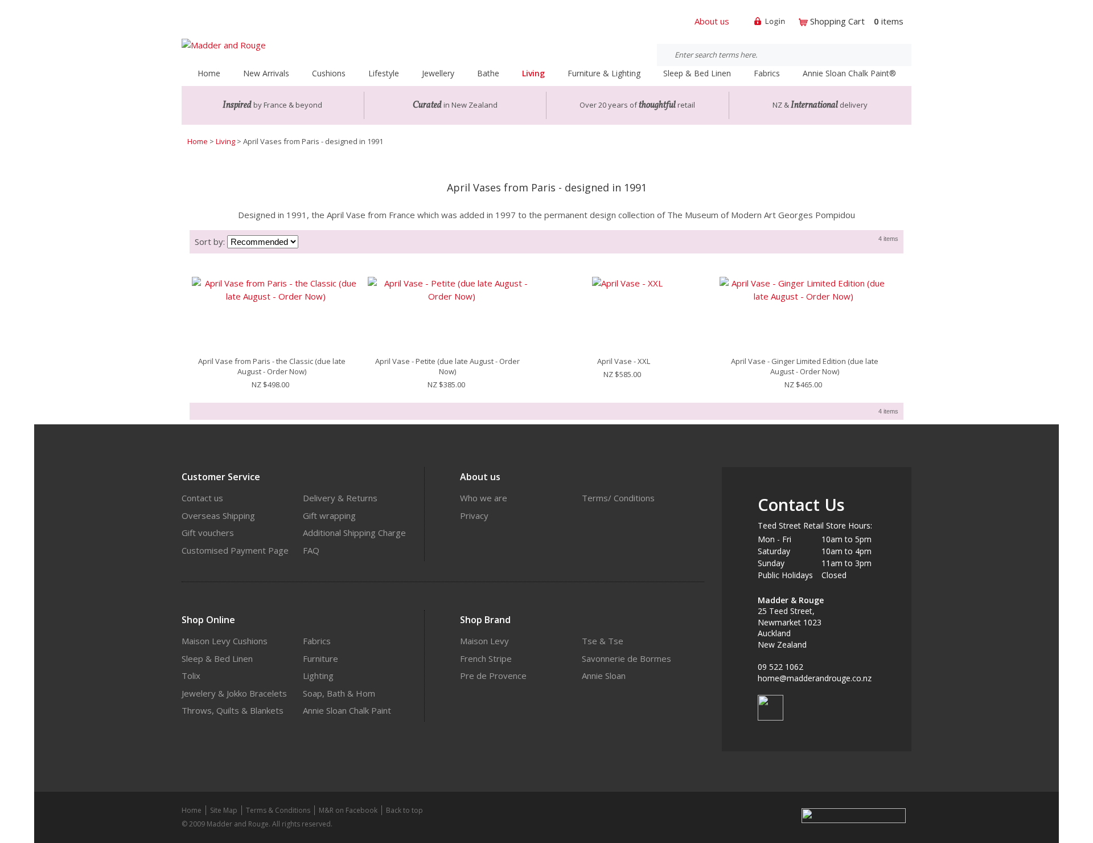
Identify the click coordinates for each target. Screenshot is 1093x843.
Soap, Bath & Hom (339, 693)
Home (209, 73)
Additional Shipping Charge (354, 532)
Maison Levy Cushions (225, 640)
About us (712, 21)
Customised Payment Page (235, 550)
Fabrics (317, 640)
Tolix (191, 675)
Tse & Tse (602, 640)
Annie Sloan (604, 675)
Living (225, 141)
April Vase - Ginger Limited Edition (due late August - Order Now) (804, 366)
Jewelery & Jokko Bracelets (234, 693)
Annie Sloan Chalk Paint (347, 710)
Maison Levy (484, 640)
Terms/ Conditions (618, 498)
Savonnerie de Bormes (626, 658)
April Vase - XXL (623, 361)
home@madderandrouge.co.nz (815, 678)
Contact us (202, 498)
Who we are (483, 498)
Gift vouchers (208, 532)
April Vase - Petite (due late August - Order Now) (447, 366)
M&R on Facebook (348, 810)
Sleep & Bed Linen (217, 658)
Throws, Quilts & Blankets (232, 710)
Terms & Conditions (278, 810)
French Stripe (486, 658)
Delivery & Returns (340, 498)
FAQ (311, 550)
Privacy (474, 515)
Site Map (223, 810)
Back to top (404, 810)
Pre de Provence (493, 675)
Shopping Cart (837, 21)
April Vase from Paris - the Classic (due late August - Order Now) (272, 366)
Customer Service (221, 476)
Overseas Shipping (218, 515)
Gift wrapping (329, 515)
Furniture (320, 658)
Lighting (318, 675)
